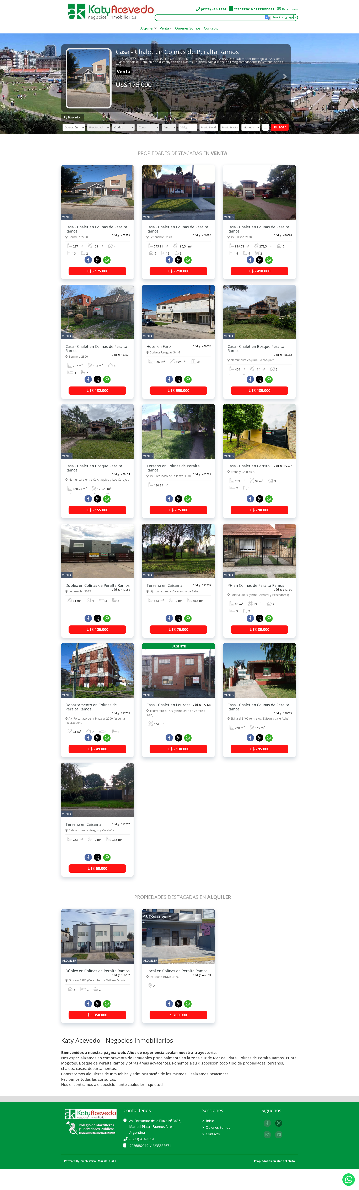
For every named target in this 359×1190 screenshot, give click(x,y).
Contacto (211, 28)
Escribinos (289, 9)
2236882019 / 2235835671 (253, 9)
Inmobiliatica (88, 1161)
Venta (164, 28)
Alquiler (147, 28)
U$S (97, 270)
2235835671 (161, 1145)
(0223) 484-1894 (213, 9)
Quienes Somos (187, 28)
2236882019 (139, 1145)
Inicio (209, 1121)
